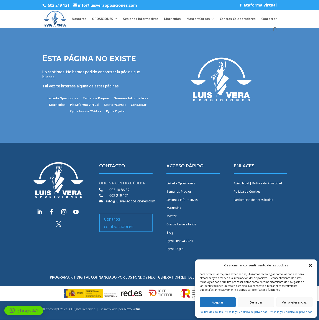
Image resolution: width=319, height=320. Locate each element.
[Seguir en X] (58, 224)
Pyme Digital (115, 111)
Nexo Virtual (132, 309)
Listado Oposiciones (63, 98)
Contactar (269, 19)
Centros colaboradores (118, 222)
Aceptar (218, 302)
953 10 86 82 (119, 189)
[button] (310, 265)
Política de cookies (211, 312)
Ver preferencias (294, 302)
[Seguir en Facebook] (51, 212)
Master (171, 216)
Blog (169, 232)
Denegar (256, 302)
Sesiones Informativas (140, 19)
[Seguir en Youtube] (76, 212)
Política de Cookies (247, 191)
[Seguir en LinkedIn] (39, 212)
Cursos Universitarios (181, 224)
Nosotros (79, 19)
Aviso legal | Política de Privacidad (258, 183)
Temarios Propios (96, 98)
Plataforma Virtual (258, 5)
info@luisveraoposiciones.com (130, 201)
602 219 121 (119, 195)
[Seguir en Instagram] (64, 212)
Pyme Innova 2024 (179, 241)
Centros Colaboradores (238, 19)
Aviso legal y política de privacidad (246, 312)
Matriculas (172, 19)
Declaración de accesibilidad (253, 200)
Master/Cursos (198, 19)
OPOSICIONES (102, 19)
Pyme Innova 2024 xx (85, 111)
